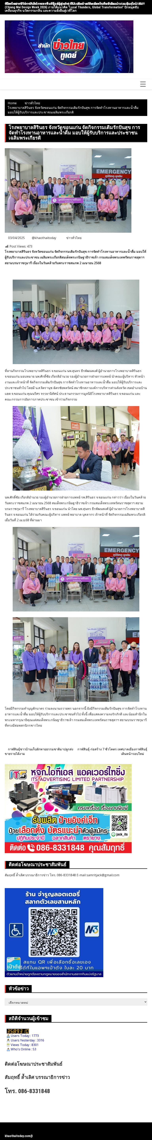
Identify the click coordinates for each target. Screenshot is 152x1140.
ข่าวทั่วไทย (74, 238)
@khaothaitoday (44, 238)
